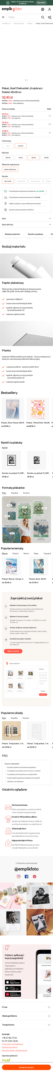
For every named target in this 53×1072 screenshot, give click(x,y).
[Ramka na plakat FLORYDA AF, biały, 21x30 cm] (38, 460)
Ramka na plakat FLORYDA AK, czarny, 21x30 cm (24, 473)
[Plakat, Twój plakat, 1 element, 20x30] (13, 730)
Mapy (36, 553)
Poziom (26, 493)
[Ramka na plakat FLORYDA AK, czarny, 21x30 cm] (13, 460)
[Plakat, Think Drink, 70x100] (38, 409)
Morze (5, 553)
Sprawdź (41, 2)
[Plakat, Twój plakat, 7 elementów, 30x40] (38, 730)
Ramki (5, 448)
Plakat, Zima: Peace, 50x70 (12, 423)
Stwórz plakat (13, 651)
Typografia (47, 553)
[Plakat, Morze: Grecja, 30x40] (13, 566)
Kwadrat (14, 493)
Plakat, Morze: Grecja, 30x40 (14, 579)
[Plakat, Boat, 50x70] (38, 566)
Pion (4, 493)
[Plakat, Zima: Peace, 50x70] (12, 409)
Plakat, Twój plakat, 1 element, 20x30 (18, 743)
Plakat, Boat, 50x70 (37, 579)
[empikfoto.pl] (12, 9)
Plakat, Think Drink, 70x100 (38, 423)
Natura (26, 553)
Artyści (15, 553)
